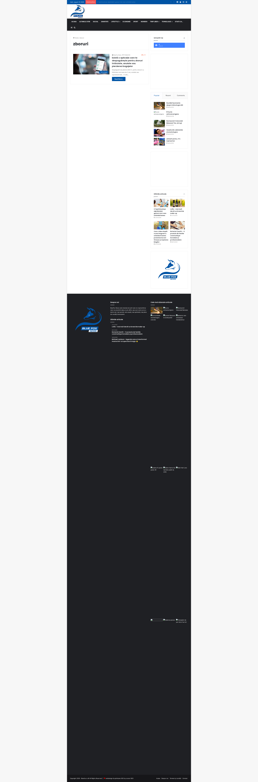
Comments (181, 95)
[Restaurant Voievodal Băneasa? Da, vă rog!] (159, 124)
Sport (135, 21)
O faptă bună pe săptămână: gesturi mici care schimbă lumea (160, 212)
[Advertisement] (149, 10)
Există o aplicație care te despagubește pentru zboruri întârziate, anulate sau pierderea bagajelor (127, 62)
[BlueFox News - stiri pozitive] (77, 11)
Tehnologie (166, 21)
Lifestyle (115, 21)
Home (76, 38)
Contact (185, 778)
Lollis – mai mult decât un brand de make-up (111, 2)
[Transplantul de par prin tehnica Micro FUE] (182, 694)
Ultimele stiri (84, 21)
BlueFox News (117, 55)
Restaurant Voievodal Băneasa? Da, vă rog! (174, 122)
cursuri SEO (129, 778)
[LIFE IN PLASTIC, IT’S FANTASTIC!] (159, 141)
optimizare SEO (119, 778)
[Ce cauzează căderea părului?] (169, 694)
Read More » (118, 79)
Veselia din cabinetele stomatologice (174, 131)
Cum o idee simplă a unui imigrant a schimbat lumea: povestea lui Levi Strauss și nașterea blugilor (161, 236)
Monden (144, 21)
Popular (156, 95)
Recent (168, 95)
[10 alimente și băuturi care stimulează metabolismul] (182, 390)
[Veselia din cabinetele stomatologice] (159, 132)
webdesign (109, 778)
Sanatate (104, 21)
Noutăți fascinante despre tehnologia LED (174, 104)
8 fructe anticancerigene (172, 113)
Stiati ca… (179, 21)
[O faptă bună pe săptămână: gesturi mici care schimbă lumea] (161, 203)
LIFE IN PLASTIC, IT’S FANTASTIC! (173, 140)
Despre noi (164, 778)
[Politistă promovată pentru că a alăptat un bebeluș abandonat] (157, 622)
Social (95, 21)
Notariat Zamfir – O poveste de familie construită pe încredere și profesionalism (177, 235)
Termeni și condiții (175, 778)
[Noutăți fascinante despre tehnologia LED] (159, 106)
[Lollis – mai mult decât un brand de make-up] (177, 203)
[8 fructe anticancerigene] (159, 115)
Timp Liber (154, 21)
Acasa (73, 21)
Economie (127, 21)
